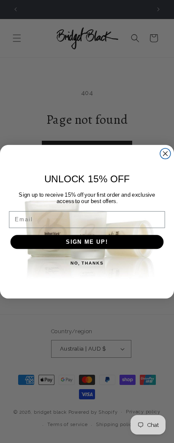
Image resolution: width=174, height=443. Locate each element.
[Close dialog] (165, 153)
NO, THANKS (87, 262)
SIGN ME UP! (87, 242)
